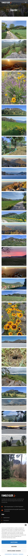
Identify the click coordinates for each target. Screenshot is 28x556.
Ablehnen (14, 546)
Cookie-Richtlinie (8, 554)
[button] (25, 525)
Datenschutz (15, 554)
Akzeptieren (14, 542)
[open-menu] (25, 2)
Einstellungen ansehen (14, 551)
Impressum (21, 554)
